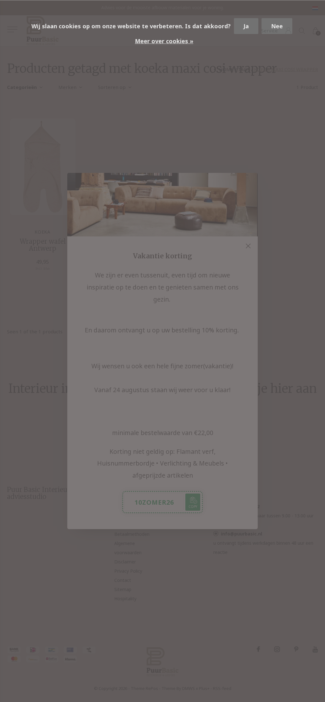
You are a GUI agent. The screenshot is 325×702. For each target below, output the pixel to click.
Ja (246, 26)
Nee (277, 26)
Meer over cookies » (164, 41)
